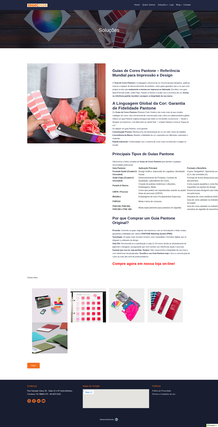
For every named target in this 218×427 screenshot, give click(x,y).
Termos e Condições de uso (163, 394)
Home (137, 5)
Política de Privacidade (161, 391)
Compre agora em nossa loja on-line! (143, 264)
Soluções (162, 5)
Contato (187, 5)
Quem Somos (148, 5)
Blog (178, 5)
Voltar (33, 366)
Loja (172, 5)
